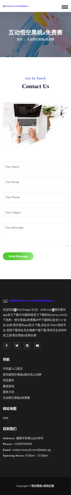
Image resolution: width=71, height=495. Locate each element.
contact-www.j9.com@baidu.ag (31, 449)
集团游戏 (8, 386)
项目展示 (8, 380)
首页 (20, 39)
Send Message (18, 256)
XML (6, 418)
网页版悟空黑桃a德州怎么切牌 (22, 374)
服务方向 (8, 391)
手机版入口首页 (13, 368)
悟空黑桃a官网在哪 (42, 485)
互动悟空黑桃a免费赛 (16, 397)
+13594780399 (22, 443)
